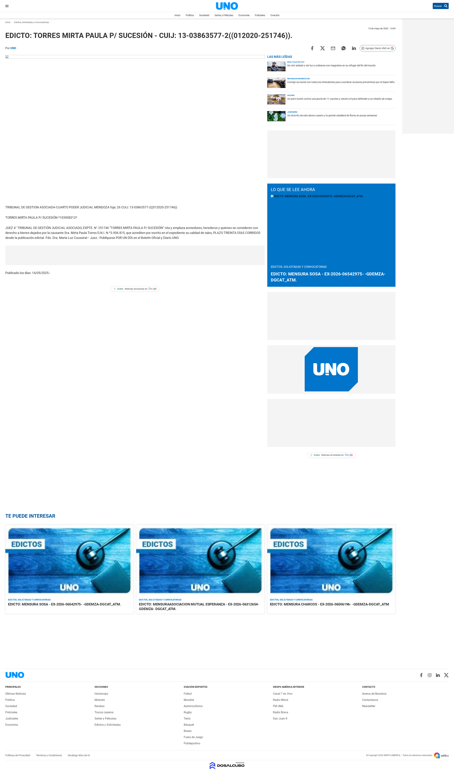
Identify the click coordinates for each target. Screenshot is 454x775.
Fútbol (188, 693)
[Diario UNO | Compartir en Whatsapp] (343, 48)
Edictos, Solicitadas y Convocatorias (29, 600)
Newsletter (368, 706)
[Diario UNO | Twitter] (446, 675)
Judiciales (11, 718)
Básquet (189, 724)
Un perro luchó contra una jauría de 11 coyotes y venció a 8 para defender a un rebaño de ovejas (339, 98)
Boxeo (188, 731)
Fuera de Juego (193, 737)
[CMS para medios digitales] (227, 766)
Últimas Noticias (15, 693)
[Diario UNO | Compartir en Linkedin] (354, 48)
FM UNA (278, 706)
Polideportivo (192, 743)
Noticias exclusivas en (130, 288)
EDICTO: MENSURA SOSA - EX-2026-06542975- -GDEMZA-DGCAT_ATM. (64, 604)
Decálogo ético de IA (79, 755)
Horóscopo (101, 693)
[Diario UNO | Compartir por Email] (333, 48)
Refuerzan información (298, 79)
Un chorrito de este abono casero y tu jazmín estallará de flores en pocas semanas (332, 115)
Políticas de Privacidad (18, 755)
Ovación (274, 15)
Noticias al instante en (327, 455)
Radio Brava (280, 712)
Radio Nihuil (280, 700)
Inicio (177, 15)
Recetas (99, 706)
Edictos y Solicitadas (108, 724)
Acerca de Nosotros (374, 693)
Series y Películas (224, 15)
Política (190, 15)
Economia (244, 15)
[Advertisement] (135, 255)
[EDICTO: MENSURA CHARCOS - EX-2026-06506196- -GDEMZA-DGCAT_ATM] (331, 561)
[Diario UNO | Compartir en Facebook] (312, 48)
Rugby (188, 712)
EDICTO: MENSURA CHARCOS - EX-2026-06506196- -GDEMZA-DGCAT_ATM (329, 604)
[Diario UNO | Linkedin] (438, 675)
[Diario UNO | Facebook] (421, 675)
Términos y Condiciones (49, 755)
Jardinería (292, 112)
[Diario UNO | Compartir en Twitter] (322, 48)
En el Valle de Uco (295, 62)
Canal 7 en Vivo (282, 693)
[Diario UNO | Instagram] (429, 675)
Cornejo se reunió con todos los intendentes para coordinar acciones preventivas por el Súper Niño (341, 82)
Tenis (187, 718)
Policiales (260, 15)
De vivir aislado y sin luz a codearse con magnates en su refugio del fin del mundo (331, 65)
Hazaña (291, 95)
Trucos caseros (104, 712)
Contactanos (370, 700)
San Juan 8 (280, 718)
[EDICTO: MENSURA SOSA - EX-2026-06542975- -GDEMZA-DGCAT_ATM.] (69, 561)
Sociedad (204, 15)
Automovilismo (193, 706)
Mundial (189, 700)
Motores (100, 700)
